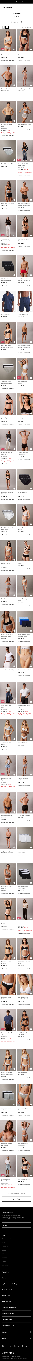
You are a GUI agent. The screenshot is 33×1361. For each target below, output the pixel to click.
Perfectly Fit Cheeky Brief (24, 670)
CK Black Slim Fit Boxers (24, 815)
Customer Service (7, 1239)
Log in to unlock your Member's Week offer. (16, 2)
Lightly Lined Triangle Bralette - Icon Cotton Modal (6, 1074)
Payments (4, 1261)
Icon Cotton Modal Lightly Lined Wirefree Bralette (7, 54)
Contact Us (5, 1246)
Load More (16, 1199)
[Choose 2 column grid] (7, 27)
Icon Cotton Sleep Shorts (24, 124)
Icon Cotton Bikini (22, 742)
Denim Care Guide (8, 1325)
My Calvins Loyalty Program (10, 1284)
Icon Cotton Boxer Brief (7, 599)
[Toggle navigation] (30, 7)
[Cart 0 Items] (26, 7)
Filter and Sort (15, 22)
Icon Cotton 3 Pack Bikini (7, 163)
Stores (4, 1278)
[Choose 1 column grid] (3, 27)
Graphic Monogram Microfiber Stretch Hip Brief (7, 852)
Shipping (4, 1257)
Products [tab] (16, 17)
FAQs (3, 1242)
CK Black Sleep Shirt (6, 314)
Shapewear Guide (8, 1313)
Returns (4, 1254)
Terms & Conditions (16, 1356)
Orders (4, 1250)
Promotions (5, 1272)
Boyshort (20, 563)
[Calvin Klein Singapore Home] (7, 7)
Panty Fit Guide (6, 1302)
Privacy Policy (5, 1356)
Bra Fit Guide (6, 1296)
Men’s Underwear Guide (9, 1307)
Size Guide (5, 1265)
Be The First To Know (8, 1290)
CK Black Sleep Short (23, 314)
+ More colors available (7, 60)
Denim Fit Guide (7, 1319)
